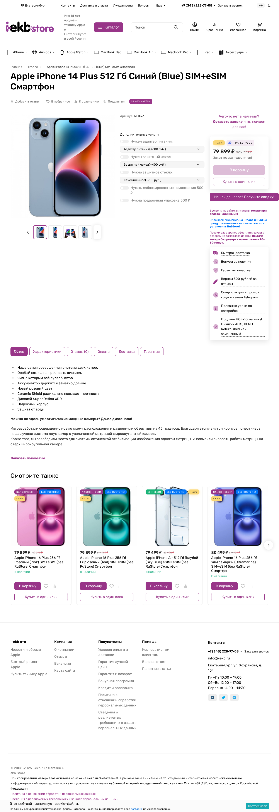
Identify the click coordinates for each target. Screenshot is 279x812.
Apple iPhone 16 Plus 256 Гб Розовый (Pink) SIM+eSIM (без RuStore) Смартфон (38, 562)
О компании (64, 649)
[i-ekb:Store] (31, 27)
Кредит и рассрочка (115, 688)
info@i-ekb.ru (219, 658)
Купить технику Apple (28, 674)
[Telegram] (234, 697)
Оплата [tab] (104, 352)
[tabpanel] (139, 413)
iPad (207, 52)
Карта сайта (64, 670)
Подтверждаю (257, 806)
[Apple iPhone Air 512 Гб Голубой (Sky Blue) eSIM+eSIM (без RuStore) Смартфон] (172, 516)
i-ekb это (18, 642)
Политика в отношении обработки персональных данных (117, 700)
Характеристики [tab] (47, 352)
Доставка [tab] (127, 352)
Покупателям (110, 642)
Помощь (149, 642)
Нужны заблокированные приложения (167, 190)
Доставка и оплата (94, 5)
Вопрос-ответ (154, 662)
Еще (159, 5)
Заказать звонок (230, 5)
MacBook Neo (111, 52)
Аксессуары (235, 52)
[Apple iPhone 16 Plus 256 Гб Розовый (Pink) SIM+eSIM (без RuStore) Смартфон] (41, 516)
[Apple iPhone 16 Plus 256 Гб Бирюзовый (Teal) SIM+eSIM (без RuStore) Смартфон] (107, 516)
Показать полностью (28, 458)
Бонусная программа (116, 681)
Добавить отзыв (27, 101)
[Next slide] (97, 232)
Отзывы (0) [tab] (79, 352)
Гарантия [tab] (152, 352)
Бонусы (143, 5)
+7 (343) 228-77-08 (197, 5)
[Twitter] (223, 697)
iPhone (18, 52)
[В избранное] (46, 586)
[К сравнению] (54, 586)
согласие (137, 808)
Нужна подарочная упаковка (160, 200)
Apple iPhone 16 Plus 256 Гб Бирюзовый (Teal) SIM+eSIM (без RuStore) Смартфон (106, 562)
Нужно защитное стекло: (152, 172)
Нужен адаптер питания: (152, 141)
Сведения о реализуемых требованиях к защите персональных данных (63, 799)
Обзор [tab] (19, 351)
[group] (62, 166)
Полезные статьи (156, 669)
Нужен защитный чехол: (151, 157)
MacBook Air (143, 52)
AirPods (45, 52)
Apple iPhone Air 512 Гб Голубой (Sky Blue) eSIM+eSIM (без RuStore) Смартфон (172, 562)
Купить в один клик (41, 597)
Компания (63, 642)
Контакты (68, 5)
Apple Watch (75, 52)
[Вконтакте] (212, 697)
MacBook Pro (178, 52)
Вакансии (62, 663)
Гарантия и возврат (115, 674)
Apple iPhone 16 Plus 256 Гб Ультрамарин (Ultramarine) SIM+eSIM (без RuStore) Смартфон (234, 564)
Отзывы (60, 656)
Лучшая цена (123, 5)
